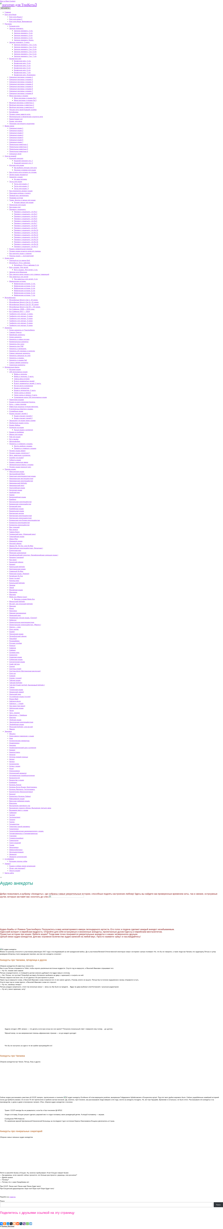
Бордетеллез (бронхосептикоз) (21, 792)
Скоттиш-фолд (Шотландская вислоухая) (25, 671)
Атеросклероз (14, 771)
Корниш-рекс (14, 580)
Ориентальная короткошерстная (21, 622)
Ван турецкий (14, 527)
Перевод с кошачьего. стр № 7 (25, 223)
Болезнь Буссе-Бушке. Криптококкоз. (23, 787)
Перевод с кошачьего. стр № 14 (26, 239)
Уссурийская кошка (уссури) (20, 696)
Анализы (12, 745)
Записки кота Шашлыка (18, 272)
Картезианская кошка (17, 569)
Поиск (2, 1201)
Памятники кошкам (16, 400)
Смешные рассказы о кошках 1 (21, 77)
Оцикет (12, 632)
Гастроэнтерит (14, 817)
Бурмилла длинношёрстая (19, 525)
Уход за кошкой (10, 156)
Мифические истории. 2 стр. (25, 284)
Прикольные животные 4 (18, 151)
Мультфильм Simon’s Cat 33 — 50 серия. (25, 307)
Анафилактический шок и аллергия (22, 748)
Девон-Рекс (13, 539)
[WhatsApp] (27, 1223)
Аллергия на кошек (16, 427)
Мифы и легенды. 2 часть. (24, 376)
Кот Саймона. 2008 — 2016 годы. (22, 309)
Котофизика (13, 112)
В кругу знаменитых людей (24, 381)
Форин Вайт (13, 699)
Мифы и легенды (20, 374)
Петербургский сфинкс (18, 636)
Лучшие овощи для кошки (23, 202)
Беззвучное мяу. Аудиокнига (24, 75)
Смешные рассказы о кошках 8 (21, 93)
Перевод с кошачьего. (17, 209)
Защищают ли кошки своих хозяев (22, 420)
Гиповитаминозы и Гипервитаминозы (23, 833)
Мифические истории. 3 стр (24, 286)
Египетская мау (15, 550)
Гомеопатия (13, 840)
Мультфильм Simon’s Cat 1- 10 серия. (23, 300)
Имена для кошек (16, 434)
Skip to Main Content (7, 1)
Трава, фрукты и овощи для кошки (22, 200)
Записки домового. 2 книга (19, 42)
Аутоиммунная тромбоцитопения (22, 775)
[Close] (1, 877)
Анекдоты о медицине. (18, 349)
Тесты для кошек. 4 (21, 188)
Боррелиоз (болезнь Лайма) (20, 796)
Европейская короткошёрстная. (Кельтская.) (26, 548)
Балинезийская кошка (17, 497)
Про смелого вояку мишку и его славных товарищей (29, 274)
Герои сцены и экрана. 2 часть (25, 395)
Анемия (12, 750)
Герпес (12, 822)
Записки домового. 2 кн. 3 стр (25, 47)
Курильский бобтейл (17, 583)
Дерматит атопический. (18, 857)
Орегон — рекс (15, 627)
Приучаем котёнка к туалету (20, 193)
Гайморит (13, 812)
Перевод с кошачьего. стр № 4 (25, 216)
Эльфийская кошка (16, 724)
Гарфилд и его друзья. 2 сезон (21, 316)
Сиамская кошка (15, 657)
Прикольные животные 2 (18, 147)
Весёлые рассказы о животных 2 (21, 105)
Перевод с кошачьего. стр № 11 (26, 233)
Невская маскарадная (17, 613)
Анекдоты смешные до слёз (19, 355)
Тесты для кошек (15, 181)
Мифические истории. (17, 281)
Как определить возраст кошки (21, 191)
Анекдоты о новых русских (19, 339)
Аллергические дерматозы (19, 741)
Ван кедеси (13, 529)
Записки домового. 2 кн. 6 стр (25, 54)
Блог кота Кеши (10, 14)
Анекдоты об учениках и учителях (22, 351)
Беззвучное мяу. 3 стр (22, 63)
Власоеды (13, 803)
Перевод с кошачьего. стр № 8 (25, 226)
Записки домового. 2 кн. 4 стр (25, 49)
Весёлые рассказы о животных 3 (21, 107)
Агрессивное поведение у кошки (21, 736)
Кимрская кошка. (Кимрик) (19, 574)
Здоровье (8, 731)
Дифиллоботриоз (15, 850)
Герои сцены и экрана (22, 393)
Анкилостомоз (14, 752)
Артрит (12, 759)
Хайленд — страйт (16, 703)
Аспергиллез (14, 764)
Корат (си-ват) (14, 578)
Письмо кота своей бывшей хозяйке (23, 110)
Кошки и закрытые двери (18, 462)
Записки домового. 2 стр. (23, 31)
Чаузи (11, 710)
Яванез (12, 729)
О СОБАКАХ (9, 859)
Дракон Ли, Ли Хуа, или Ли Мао (21, 546)
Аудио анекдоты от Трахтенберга (22, 330)
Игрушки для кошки (16, 165)
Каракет (12, 564)
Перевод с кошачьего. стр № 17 (26, 246)
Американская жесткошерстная (21, 478)
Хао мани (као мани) (17, 706)
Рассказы (8, 24)
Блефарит (13, 782)
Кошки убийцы (14, 425)
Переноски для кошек (17, 205)
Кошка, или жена (15, 121)
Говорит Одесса (15, 332)
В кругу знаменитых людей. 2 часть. (27, 383)
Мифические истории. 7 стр (24, 295)
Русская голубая (15, 643)
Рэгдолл (12, 645)
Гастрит (12, 815)
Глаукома (12, 836)
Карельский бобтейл (17, 567)
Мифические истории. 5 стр (24, 291)
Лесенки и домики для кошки (25, 170)
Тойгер (12, 687)
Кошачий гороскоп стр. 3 (23, 163)
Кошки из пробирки (16, 432)
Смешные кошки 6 (16, 140)
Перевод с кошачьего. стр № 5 (25, 219)
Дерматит (13, 854)
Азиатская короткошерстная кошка (22, 476)
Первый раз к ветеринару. (19, 195)
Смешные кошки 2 (16, 130)
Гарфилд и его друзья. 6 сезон (21, 325)
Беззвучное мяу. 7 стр (22, 72)
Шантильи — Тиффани (18, 715)
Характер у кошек (16, 177)
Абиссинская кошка (16, 471)
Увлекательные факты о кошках (21, 465)
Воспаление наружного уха (19, 806)
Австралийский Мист (17, 474)
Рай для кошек (14, 437)
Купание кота (14, 26)
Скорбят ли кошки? (16, 458)
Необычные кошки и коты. (19, 423)
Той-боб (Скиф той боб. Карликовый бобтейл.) (27, 685)
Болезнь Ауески (15, 785)
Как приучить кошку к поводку (20, 253)
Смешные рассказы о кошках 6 (21, 89)
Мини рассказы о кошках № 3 (25, 100)
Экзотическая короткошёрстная (21, 722)
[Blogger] (14, 1223)
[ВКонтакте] (1, 1223)
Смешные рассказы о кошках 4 (21, 84)
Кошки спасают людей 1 (18, 413)
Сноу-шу (12, 673)
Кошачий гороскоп (16, 158)
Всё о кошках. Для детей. (18, 267)
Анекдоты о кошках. (16, 358)
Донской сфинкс (15, 543)
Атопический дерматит (18, 773)
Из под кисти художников (23, 386)
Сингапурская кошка (17, 662)
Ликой (11, 587)
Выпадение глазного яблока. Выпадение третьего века (30, 808)
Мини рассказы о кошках (18, 96)
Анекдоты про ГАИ (16, 346)
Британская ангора (16, 513)
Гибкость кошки (15, 460)
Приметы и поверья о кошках (25, 448)
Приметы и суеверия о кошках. (21, 444)
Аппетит (12, 754)
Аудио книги (9, 258)
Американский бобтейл (18, 483)
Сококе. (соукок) (15, 678)
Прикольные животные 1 (18, 144)
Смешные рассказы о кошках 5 (21, 86)
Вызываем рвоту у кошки (18, 810)
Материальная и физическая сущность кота (26, 117)
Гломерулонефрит (16, 838)
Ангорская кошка (15, 490)
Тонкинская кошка (16, 690)
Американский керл (16, 485)
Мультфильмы (10, 297)
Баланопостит (14, 778)
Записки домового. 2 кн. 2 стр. (25, 45)
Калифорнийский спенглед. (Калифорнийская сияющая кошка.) (33, 555)
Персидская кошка (16, 634)
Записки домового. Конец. (24, 40)
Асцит (11, 768)
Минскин (12, 606)
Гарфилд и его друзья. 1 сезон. (21, 314)
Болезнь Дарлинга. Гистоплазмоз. (22, 789)
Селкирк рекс (14, 652)
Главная (8, 12)
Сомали (12, 676)
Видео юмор (9, 126)
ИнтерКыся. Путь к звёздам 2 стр (26, 265)
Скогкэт (12, 666)
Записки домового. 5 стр (23, 38)
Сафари (12, 650)
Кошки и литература (21, 388)
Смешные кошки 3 (16, 133)
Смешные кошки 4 (16, 135)
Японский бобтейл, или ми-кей (21, 727)
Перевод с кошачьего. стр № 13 (26, 237)
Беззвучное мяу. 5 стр (22, 68)
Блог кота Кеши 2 (15, 17)
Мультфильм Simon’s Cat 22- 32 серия (24, 304)
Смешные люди (15, 154)
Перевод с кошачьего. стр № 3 (25, 214)
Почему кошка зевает (17, 451)
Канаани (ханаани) (16, 557)
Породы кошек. (10, 469)
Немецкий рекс (15, 615)
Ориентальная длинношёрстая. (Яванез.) (25, 625)
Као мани (12, 560)
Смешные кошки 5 (16, 137)
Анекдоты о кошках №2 (18, 360)
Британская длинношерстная (20, 518)
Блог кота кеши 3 (15, 19)
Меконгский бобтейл (17, 601)
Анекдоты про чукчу (16, 344)
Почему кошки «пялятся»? (19, 453)
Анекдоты (8, 328)
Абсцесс (12, 734)
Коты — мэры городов (17, 404)
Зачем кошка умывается (18, 175)
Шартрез (12, 717)
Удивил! (8, 864)
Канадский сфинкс (16, 562)
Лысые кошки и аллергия (23, 430)
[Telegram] (30, 1223)
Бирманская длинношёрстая (20, 504)
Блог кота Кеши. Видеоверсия (20, 21)
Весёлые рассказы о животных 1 (21, 103)
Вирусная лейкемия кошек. (19, 801)
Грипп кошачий (15, 843)
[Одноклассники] (4, 1223)
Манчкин (12, 594)
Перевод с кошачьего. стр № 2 (25, 212)
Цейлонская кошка (16, 708)
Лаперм (12, 585)
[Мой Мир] (8, 1223)
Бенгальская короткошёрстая (20, 502)
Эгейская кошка (15, 720)
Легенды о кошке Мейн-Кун (24, 599)
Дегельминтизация (16, 852)
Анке (11, 738)
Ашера (11, 495)
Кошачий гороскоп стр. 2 (23, 161)
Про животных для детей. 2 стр (26, 279)
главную (12, 1197)
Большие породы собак (18, 861)
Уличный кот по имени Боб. (19, 260)
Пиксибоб (13, 638)
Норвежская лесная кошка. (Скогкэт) (23, 618)
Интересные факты (12, 367)
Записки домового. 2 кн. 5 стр (25, 52)
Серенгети (13, 655)
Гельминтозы (14, 824)
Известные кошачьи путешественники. (23, 407)
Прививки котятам (16, 198)
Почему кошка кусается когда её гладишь (25, 251)
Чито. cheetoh (14, 713)
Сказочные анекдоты (17, 365)
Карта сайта (9, 873)
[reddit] (17, 1223)
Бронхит (12, 794)
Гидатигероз (14, 829)
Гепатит (12, 819)
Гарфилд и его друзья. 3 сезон (21, 318)
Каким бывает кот (16, 119)
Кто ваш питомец (20, 179)
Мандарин (13, 592)
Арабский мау (14, 492)
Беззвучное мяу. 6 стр (22, 70)
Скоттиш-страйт (15, 669)
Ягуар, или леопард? (17, 868)
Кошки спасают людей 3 (23, 418)
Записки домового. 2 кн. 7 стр (25, 56)
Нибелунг (12, 620)
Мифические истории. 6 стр (24, 293)
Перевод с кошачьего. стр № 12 (26, 235)
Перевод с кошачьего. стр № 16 (26, 244)
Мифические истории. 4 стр (24, 288)
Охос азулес (14, 629)
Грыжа (11, 845)
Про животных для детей (18, 277)
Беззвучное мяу (15, 59)
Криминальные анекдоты (18, 342)
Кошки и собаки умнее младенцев (22, 866)
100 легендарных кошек (18, 372)
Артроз (12, 761)
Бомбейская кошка (16, 509)
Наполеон (13, 611)
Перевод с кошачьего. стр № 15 (26, 242)
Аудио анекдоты (15, 337)
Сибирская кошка (16, 659)
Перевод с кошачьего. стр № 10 (26, 230)
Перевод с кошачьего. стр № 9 (25, 228)
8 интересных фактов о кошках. (21, 409)
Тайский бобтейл (15, 683)
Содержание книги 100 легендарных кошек (30, 397)
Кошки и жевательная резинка (20, 249)
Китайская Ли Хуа (16, 576)
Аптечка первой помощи (18, 757)
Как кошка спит (15, 207)
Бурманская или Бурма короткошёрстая (24, 520)
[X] (11, 1223)
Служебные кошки (16, 411)
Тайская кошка (14, 680)
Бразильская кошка (16, 511)
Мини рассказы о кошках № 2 (25, 98)
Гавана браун (14, 532)
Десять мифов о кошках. (23, 446)
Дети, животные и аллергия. (20, 455)
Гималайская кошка (16, 536)
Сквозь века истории (22, 379)
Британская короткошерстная (20, 516)
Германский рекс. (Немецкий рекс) (22, 534)
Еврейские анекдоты (17, 335)
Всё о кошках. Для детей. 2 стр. (26, 270)
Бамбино (12, 499)
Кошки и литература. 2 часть (25, 390)
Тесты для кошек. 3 (21, 186)
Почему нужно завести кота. (20, 114)
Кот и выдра (13, 439)
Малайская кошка (16, 590)
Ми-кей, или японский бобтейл (21, 604)
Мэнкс (11, 608)
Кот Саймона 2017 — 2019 (19, 311)
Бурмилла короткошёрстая (19, 522)
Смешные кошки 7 (16, 142)
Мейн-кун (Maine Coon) (18, 597)
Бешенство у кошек (16, 780)
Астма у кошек (14, 766)
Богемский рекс (15, 506)
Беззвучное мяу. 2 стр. (22, 61)
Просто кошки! (14, 870)
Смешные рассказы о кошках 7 (21, 91)
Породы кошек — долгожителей (21, 256)
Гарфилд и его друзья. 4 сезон (21, 321)
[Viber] (24, 1223)
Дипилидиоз (13, 847)
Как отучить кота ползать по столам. (23, 172)
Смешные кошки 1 (16, 128)
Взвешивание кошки (17, 799)
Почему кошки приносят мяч (20, 467)
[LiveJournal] (21, 1223)
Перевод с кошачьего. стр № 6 (25, 221)
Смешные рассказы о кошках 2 (21, 79)
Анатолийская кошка (17, 488)
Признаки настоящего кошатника (21, 123)
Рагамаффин (14, 641)
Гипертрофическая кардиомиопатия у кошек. (26, 831)
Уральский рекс (15, 694)
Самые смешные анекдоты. (19, 353)
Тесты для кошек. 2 (21, 184)
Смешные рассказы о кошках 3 (21, 82)
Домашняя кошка (15, 541)
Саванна (12, 648)
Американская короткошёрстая (21, 481)
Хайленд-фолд (15, 701)
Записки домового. (16, 28)
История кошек (15, 369)
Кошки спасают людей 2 (23, 416)
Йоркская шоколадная (17, 553)
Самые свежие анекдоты (18, 362)
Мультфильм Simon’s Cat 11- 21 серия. (24, 302)
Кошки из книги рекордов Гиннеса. (22, 402)
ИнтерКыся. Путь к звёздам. (19, 263)
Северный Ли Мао (16, 571)
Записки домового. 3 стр (23, 33)
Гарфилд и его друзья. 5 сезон (21, 323)
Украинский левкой (16, 692)
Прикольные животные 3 (18, 149)
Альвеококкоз (14, 743)
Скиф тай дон (14, 664)
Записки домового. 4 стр (23, 35)
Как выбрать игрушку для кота (25, 168)
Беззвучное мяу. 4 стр (22, 65)
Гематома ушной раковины (19, 826)
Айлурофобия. (14, 441)
